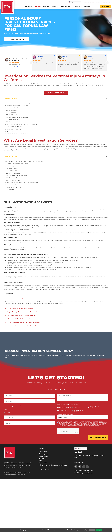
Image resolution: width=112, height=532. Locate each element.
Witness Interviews (14, 122)
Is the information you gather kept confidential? (21, 326)
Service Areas (76, 6)
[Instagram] (87, 466)
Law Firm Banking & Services (79, 411)
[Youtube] (83, 466)
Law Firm (7, 412)
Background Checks (14, 119)
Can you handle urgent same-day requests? (20, 308)
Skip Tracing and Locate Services (18, 117)
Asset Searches (13, 112)
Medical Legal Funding (64, 410)
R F (38, 56)
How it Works (28, 6)
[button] (106, 98)
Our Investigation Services (14, 108)
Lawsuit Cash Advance (64, 407)
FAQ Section (10, 131)
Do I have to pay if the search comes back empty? (22, 315)
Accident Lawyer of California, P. (71, 56)
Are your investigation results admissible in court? (22, 312)
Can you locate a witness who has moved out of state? (23, 322)
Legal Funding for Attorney (50, 6)
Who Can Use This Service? (14, 126)
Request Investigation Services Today (17, 133)
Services (37, 6)
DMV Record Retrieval (15, 115)
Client (6, 409)
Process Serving (13, 110)
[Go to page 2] (70, 72)
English (72, 2)
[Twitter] (79, 466)
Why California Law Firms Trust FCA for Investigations (22, 124)
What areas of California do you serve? (18, 319)
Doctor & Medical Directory (94, 407)
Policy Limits (77, 407)
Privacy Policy (96, 425)
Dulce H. (90, 56)
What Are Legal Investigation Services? (18, 105)
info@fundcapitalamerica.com (83, 473)
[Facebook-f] (75, 466)
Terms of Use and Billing (14, 129)
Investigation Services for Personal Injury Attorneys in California (24, 103)
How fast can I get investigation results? (19, 298)
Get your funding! (98, 437)
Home (6, 33)
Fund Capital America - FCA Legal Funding (18, 59)
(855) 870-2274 (79, 462)
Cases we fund (65, 6)
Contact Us (86, 6)
